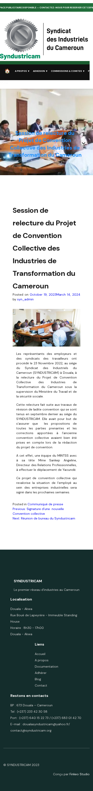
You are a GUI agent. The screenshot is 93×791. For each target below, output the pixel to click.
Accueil (40, 654)
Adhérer (40, 673)
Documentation (46, 666)
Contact (41, 685)
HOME (8, 71)
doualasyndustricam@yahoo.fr (46, 724)
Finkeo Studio (80, 774)
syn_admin (25, 299)
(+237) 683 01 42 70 (66, 718)
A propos (42, 660)
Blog (38, 679)
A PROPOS (21, 71)
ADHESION (39, 71)
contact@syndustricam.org (30, 730)
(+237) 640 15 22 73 (34, 718)
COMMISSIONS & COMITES (66, 71)
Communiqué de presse (45, 504)
